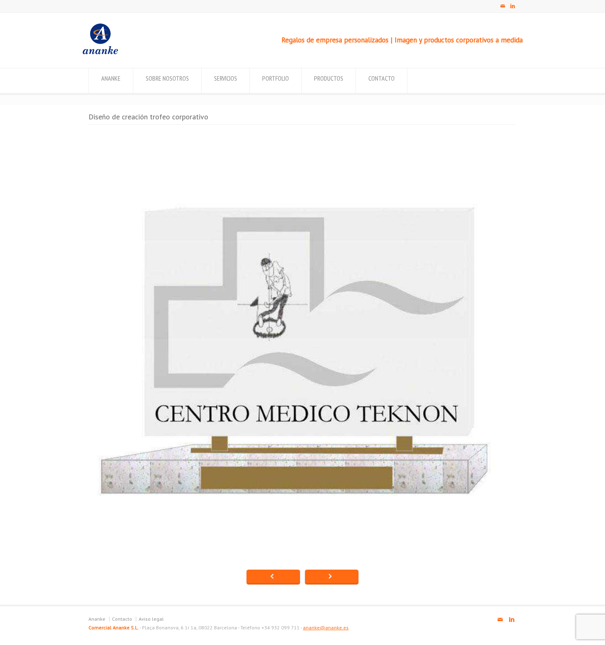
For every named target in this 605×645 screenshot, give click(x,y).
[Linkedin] (512, 6)
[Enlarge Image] (302, 133)
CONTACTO (381, 78)
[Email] (502, 6)
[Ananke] (100, 52)
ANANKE (111, 78)
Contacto (122, 619)
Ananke (96, 619)
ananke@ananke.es (326, 627)
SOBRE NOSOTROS (167, 78)
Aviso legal (151, 619)
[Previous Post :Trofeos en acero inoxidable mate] (273, 577)
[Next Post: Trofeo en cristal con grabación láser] (332, 577)
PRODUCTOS (328, 78)
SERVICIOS (225, 78)
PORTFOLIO (275, 78)
